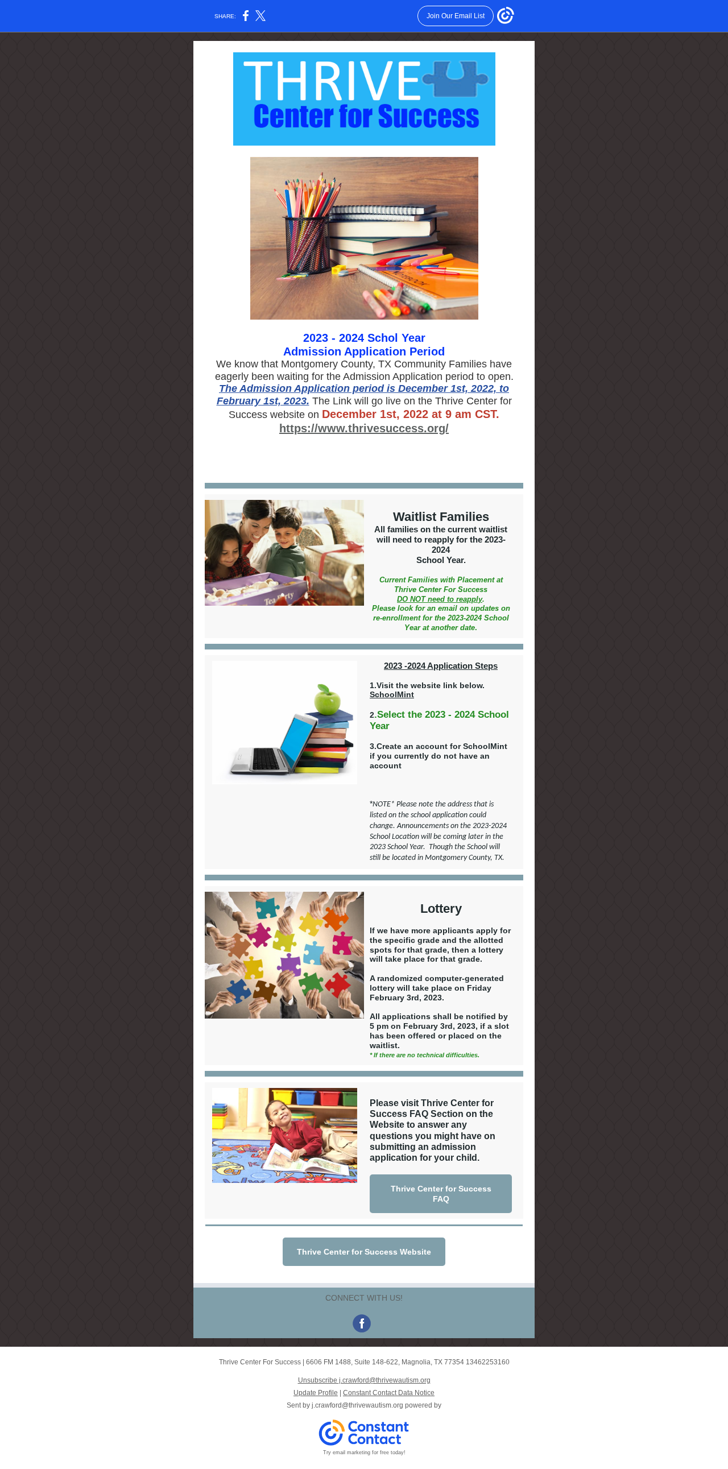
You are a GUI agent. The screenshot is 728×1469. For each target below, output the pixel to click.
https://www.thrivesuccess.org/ (364, 428)
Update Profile (315, 1393)
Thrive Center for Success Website (364, 1251)
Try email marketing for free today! (364, 1452)
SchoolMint (392, 694)
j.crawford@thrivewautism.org (357, 1405)
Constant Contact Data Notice (389, 1393)
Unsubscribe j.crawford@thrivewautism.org (364, 1380)
